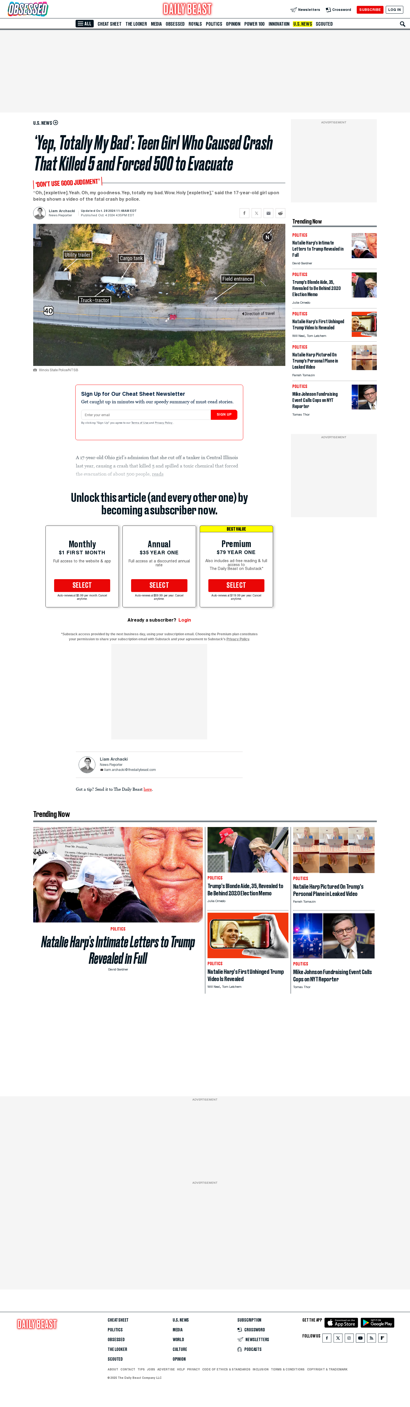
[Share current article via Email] (268, 213)
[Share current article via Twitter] (256, 213)
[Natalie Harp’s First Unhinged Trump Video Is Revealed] (364, 335)
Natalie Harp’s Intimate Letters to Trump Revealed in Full (118, 950)
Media (156, 24)
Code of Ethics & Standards (226, 1369)
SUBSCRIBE (370, 10)
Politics (214, 24)
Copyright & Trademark (327, 1369)
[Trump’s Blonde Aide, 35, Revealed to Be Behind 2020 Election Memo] (364, 296)
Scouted (324, 24)
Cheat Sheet (110, 24)
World (178, 1340)
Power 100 (254, 24)
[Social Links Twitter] (338, 1339)
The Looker (136, 24)
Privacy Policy (164, 423)
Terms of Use (140, 423)
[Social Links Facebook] (326, 1339)
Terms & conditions (288, 1369)
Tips (141, 1369)
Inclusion (261, 1369)
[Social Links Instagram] (349, 1339)
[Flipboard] (382, 1339)
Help (181, 1369)
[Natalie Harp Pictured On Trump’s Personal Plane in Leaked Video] (364, 368)
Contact (127, 1369)
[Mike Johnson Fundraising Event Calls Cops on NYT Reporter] (364, 408)
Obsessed (175, 24)
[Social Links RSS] (371, 1339)
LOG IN (394, 10)
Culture (180, 1349)
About (113, 1369)
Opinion (233, 24)
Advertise (166, 1369)
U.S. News (302, 24)
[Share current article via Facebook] (244, 213)
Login (185, 620)
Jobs (151, 1369)
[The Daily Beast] (187, 9)
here (148, 789)
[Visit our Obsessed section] (46, 9)
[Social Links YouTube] (360, 1339)
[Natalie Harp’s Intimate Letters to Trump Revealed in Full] (364, 256)
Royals (195, 24)
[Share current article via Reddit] (280, 213)
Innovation (279, 24)
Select (82, 585)
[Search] (403, 24)
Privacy (193, 1369)
